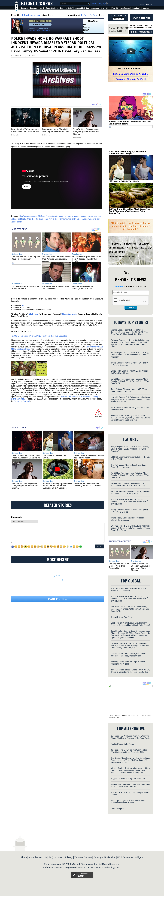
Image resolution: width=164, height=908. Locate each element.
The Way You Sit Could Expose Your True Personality (26, 258)
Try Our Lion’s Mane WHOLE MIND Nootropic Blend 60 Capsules (39, 336)
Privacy (69, 857)
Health (41, 8)
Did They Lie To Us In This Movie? (124, 181)
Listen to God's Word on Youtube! (130, 74)
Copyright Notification (104, 857)
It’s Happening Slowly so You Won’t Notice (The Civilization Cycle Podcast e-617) (129, 751)
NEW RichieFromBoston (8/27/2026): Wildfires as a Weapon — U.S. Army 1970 (130, 492)
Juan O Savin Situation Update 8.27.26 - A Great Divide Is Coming (129, 390)
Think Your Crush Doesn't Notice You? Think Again (89, 457)
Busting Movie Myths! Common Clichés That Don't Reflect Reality (130, 122)
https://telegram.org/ (142, 248)
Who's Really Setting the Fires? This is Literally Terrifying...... (127, 519)
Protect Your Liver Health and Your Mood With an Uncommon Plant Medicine (130, 785)
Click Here (33, 314)
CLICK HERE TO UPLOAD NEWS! (141, 32)
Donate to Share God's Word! (131, 79)
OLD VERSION (141, 17)
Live (102, 8)
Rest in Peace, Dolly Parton (122, 744)
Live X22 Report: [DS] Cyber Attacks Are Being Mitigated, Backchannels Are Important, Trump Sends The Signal (130, 399)
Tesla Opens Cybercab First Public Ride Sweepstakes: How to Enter (128, 802)
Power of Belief (66, 8)
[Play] (131, 51)
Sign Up (149, 4)
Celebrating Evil (118, 809)
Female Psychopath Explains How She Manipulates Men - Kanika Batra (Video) (128, 484)
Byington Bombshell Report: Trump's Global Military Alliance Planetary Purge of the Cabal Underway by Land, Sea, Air (130, 645)
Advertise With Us (37, 857)
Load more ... (57, 599)
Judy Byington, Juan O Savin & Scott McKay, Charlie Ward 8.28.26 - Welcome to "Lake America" (130, 355)
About (24, 857)
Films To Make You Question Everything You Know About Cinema (24, 486)
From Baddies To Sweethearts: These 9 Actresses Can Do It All (26, 457)
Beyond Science (52, 8)
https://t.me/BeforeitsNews (121, 256)
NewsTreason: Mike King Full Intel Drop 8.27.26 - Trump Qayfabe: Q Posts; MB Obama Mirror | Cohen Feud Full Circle (130, 418)
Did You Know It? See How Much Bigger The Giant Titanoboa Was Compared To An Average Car (129, 211)
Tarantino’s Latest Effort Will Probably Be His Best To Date (87, 485)
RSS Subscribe (125, 857)
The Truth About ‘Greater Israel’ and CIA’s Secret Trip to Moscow (128, 466)
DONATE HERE (118, 19)
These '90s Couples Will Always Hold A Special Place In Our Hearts (86, 259)
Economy (33, 8)
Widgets (139, 857)
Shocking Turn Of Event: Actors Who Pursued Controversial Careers (56, 259)
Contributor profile (34, 30)
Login (142, 4)
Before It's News (37, 3)
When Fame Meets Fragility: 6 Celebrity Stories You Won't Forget (127, 152)
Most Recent (125, 8)
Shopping (135, 8)
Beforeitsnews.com (31, 15)
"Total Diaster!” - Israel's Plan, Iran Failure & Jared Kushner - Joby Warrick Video (129, 655)
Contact (59, 857)
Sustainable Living (81, 8)
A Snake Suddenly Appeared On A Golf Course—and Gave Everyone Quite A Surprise (57, 486)
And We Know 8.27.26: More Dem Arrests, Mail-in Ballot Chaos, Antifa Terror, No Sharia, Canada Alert (130, 609)
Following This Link (22, 401)
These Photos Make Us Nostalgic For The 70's (82, 287)
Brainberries (17, 254)
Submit (131, 307)
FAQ (51, 857)
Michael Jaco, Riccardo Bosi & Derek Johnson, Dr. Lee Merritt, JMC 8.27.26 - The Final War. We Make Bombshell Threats (129, 332)
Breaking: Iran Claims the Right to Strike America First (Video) (128, 663)
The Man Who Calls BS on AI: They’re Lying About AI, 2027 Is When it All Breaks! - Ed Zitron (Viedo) (129, 501)
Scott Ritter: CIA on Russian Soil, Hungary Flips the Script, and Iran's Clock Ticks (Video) (130, 624)
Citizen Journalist (69, 314)
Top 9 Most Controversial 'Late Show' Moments (25, 287)
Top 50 (115, 8)
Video (108, 8)
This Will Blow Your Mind (121, 617)
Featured (24, 8)
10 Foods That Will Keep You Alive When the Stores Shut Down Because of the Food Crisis (130, 737)
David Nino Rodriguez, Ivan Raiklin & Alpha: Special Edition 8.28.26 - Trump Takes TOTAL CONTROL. (130, 381)
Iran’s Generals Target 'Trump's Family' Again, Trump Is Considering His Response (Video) (130, 671)
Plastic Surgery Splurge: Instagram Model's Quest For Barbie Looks (130, 716)
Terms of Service (83, 857)
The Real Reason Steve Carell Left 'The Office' (55, 287)
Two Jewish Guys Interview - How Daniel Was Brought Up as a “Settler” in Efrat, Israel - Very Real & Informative (130, 760)
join (23, 305)
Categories (145, 8)
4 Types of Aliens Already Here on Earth (128, 778)
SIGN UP (119, 286)
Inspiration (95, 8)
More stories (46, 30)
